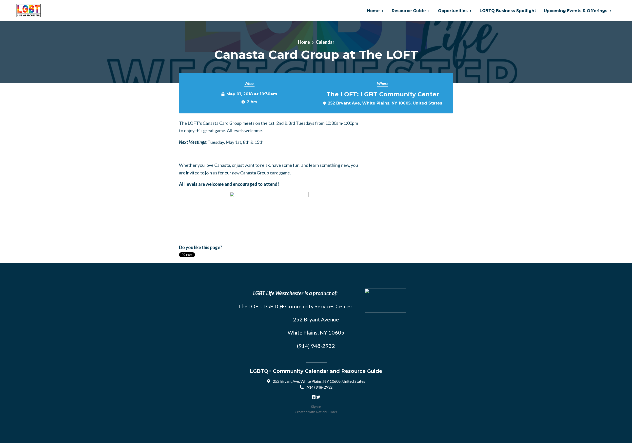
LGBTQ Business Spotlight (508, 10)
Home (374, 10)
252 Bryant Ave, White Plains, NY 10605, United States (385, 103)
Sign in (316, 406)
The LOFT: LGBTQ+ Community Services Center (295, 306)
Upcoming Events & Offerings (576, 10)
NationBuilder (326, 412)
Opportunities (453, 10)
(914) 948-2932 (319, 387)
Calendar (325, 42)
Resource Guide (409, 10)
